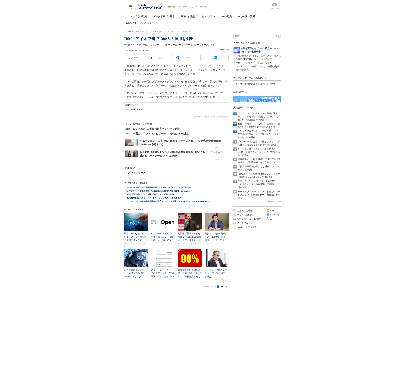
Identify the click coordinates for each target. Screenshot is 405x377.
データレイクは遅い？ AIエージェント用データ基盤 (217, 273)
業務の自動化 (188, 16)
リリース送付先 (244, 215)
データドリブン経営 (164, 16)
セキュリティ (209, 16)
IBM (127, 109)
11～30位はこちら (273, 201)
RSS (272, 210)
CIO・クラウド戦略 (136, 16)
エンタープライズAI (149, 23)
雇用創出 (140, 109)
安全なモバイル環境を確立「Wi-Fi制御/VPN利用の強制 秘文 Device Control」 (159, 191)
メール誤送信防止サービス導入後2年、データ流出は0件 (150, 194)
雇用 (133, 109)
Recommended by (209, 287)
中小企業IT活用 (246, 16)
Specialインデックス (247, 227)
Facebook (274, 215)
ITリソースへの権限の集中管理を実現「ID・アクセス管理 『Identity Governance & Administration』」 (170, 201)
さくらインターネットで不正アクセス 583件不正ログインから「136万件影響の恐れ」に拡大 (259, 152)
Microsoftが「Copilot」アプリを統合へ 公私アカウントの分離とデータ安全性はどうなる (259, 194)
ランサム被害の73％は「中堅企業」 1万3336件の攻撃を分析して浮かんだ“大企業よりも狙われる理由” (259, 134)
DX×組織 (227, 16)
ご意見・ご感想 (244, 210)
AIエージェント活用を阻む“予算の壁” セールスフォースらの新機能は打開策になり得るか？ (259, 184)
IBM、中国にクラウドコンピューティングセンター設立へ (158, 133)
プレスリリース (137, 172)
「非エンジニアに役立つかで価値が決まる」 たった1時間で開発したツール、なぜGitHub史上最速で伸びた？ (258, 116)
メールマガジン (244, 223)
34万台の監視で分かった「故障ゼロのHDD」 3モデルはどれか (136, 273)
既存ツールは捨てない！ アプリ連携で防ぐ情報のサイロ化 (135, 236)
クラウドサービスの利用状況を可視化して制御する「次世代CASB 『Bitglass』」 (160, 187)
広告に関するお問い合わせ (250, 219)
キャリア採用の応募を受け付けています (255, 84)
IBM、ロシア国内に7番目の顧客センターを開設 (152, 128)
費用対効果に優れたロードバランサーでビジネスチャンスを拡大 (153, 198)
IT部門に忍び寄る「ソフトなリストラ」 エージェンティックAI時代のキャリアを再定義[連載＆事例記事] (258, 66)
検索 (278, 36)
